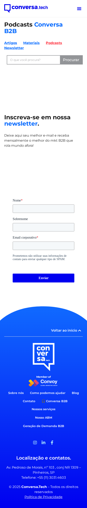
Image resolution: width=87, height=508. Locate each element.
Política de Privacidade (43, 497)
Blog (75, 393)
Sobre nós (16, 393)
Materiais (31, 43)
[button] (79, 8)
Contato (29, 401)
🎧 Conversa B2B (55, 401)
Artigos (10, 43)
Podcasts (54, 43)
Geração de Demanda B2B (43, 426)
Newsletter (14, 48)
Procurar (71, 60)
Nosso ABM (43, 417)
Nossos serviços (43, 409)
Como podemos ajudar (47, 393)
